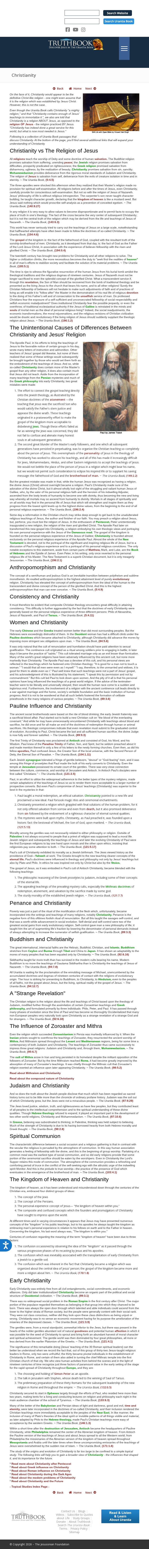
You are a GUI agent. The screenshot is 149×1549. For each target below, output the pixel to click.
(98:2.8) (59, 1129)
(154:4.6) (33, 234)
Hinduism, (105, 979)
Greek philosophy (26, 381)
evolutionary (121, 579)
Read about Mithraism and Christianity (35, 1073)
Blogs (81, 1511)
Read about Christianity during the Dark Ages (41, 1474)
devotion (132, 292)
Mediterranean (90, 1041)
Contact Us (68, 1511)
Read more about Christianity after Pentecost (41, 1463)
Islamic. (115, 947)
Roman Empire (78, 1301)
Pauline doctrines (21, 637)
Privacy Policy (78, 1528)
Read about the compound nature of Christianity (42, 1078)
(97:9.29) (127, 1100)
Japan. (91, 951)
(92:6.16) (123, 954)
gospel (19, 239)
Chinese (27, 630)
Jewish (83, 162)
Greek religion (86, 165)
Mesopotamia (19, 1442)
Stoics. (115, 862)
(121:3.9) (84, 1322)
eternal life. (17, 859)
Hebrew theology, (60, 1419)
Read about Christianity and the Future (37, 1481)
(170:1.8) (83, 1273)
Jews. (36, 426)
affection (120, 1331)
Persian (46, 377)
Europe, (71, 1367)
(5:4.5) (50, 179)
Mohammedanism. (113, 1048)
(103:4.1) (111, 1172)
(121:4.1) (107, 1341)
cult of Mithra (24, 1057)
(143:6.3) (53, 222)
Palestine (16, 836)
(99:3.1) (84, 1295)
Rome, (85, 1060)
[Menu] (124, 48)
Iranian (14, 1037)
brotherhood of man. (84, 476)
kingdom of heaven (90, 199)
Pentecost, (103, 521)
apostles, (23, 751)
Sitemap (74, 1532)
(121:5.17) (89, 846)
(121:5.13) (23, 827)
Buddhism (127, 947)
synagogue (33, 759)
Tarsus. (53, 615)
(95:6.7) (32, 1051)
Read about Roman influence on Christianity (40, 1470)
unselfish (87, 296)
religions (19, 158)
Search (74, 1525)
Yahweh (40, 855)
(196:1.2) (67, 320)
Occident (81, 634)
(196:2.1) (56, 560)
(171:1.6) (107, 1445)
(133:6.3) (104, 1400)
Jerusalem (29, 766)
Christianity (24, 75)
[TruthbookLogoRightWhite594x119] (74, 48)
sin (26, 813)
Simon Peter (62, 1374)
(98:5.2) (117, 1067)
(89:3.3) (126, 932)
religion (15, 124)
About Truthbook (79, 1521)
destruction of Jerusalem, (61, 1428)
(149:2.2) (131, 476)
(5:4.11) (89, 615)
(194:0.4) (60, 250)
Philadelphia (40, 1431)
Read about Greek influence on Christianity (40, 1467)
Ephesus (53, 1393)
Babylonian (48, 1405)
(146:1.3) (85, 1423)
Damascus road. (82, 532)
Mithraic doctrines (118, 886)
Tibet (66, 951)
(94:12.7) (33, 986)
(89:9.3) (81, 735)
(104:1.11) (84, 754)
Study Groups (81, 1518)
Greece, (18, 1122)
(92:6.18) (58, 1019)
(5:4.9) (99, 589)
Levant (70, 1041)
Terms (63, 1528)
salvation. (100, 158)
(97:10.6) (115, 1116)
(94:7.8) (53, 966)
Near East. (103, 1412)
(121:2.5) (69, 773)
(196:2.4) (78, 509)
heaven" (132, 259)
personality (92, 453)
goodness (81, 1331)
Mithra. (14, 1041)
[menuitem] (124, 48)
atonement (57, 399)
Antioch (74, 740)
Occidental (31, 1295)
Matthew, (94, 549)
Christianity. (104, 914)
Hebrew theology (43, 1113)
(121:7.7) (117, 895)
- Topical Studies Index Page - (29, 1486)
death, (90, 809)
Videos (60, 1514)
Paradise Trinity (52, 744)
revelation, (32, 282)
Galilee (89, 306)
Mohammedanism (21, 172)
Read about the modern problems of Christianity (43, 1477)
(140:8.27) (33, 206)
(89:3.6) (105, 698)
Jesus (32, 176)
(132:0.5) (105, 1387)
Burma (48, 951)
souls (13, 310)
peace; (68, 162)
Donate (61, 1521)
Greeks (48, 630)
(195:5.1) (23, 266)
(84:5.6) (103, 641)
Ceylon (32, 951)
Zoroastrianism (63, 1034)
